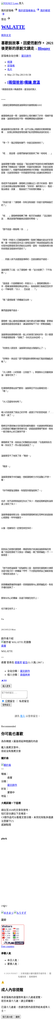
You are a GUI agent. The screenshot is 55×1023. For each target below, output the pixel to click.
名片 (9, 69)
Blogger (44, 48)
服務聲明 (33, 977)
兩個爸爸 (25, 674)
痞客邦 (18, 662)
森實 (3, 646)
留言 (25, 662)
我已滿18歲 (7, 1017)
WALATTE (13, 27)
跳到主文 (6, 35)
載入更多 (6, 686)
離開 (18, 1017)
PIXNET (14, 973)
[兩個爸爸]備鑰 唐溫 (23, 82)
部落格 (11, 65)
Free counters (7, 946)
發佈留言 (6, 705)
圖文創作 (26, 56)
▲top (4, 680)
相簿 (9, 62)
